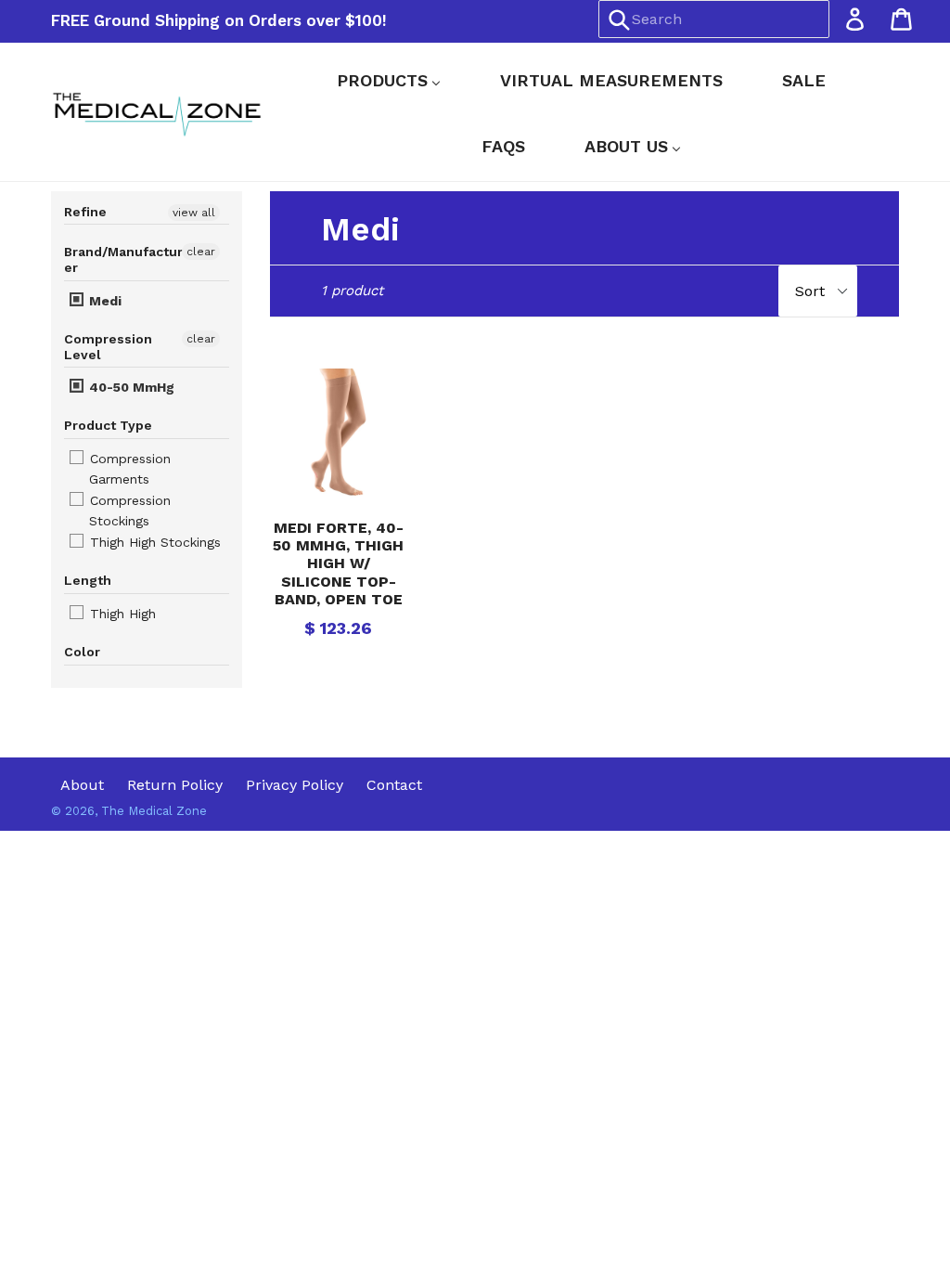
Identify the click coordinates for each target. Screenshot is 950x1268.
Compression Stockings (128, 510)
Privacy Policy (294, 785)
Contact (394, 785)
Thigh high (120, 613)
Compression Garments (128, 468)
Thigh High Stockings (153, 542)
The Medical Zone (154, 811)
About (82, 785)
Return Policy (175, 785)
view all (194, 212)
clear (200, 251)
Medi (103, 300)
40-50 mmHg (129, 387)
